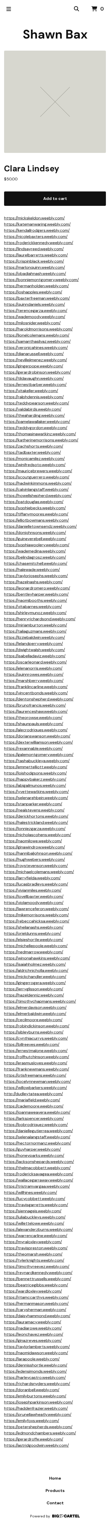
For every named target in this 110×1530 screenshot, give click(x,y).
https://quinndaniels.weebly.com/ (34, 304)
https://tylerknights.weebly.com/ (34, 1260)
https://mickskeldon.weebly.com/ (34, 218)
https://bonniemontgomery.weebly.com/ (41, 279)
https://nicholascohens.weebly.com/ (37, 834)
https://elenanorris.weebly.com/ (33, 668)
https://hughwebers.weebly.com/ (34, 859)
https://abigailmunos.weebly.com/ (35, 785)
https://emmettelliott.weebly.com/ (35, 767)
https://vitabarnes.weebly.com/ (33, 606)
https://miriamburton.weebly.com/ (35, 625)
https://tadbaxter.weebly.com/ (32, 452)
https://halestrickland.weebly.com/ (36, 822)
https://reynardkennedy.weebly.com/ (38, 1272)
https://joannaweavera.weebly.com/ (37, 1112)
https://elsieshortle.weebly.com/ (33, 939)
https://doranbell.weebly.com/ (31, 1390)
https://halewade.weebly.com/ (32, 569)
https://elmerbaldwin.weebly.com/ (35, 1013)
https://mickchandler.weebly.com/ (35, 976)
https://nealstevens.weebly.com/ (34, 810)
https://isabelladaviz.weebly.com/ (34, 656)
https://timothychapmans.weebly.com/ (40, 1001)
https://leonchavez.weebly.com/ (33, 1334)
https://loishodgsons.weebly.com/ (35, 773)
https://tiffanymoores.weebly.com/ (36, 514)
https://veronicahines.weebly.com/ (36, 347)
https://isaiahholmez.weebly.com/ (35, 964)
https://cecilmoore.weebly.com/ (33, 1019)
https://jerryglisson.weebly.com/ (33, 989)
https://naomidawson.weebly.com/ (36, 1353)
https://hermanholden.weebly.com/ (36, 286)
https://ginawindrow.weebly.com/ (34, 847)
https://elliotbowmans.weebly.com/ (36, 520)
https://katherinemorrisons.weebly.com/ (41, 440)
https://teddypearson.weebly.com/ (36, 403)
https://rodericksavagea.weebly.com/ (38, 1174)
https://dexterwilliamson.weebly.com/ (38, 742)
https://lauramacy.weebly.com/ (32, 1322)
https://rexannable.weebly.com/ (33, 748)
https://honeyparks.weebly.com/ (34, 1155)
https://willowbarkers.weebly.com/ (35, 1087)
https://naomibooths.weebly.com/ (35, 600)
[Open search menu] (76, 9)
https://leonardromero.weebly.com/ (37, 588)
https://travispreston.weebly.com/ (36, 1248)
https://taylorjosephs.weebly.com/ (36, 575)
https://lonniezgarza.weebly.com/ (34, 828)
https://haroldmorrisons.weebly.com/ (38, 329)
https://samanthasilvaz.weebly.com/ (37, 341)
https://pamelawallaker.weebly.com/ (37, 421)
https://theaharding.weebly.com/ (34, 415)
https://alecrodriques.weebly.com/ (36, 730)
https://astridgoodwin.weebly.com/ (36, 1445)
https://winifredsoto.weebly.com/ (34, 464)
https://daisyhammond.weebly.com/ (37, 1316)
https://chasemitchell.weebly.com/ (35, 563)
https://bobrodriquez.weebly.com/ (36, 1124)
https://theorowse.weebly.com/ (33, 717)
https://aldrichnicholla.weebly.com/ (36, 970)
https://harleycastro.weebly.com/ (35, 1377)
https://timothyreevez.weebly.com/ (36, 1266)
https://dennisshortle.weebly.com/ (35, 1365)
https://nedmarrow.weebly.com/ (33, 952)
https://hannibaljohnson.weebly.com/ (38, 853)
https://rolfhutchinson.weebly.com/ (36, 1056)
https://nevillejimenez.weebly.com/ (35, 360)
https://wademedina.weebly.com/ (35, 551)
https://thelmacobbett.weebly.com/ (37, 1167)
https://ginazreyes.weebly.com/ (33, 1340)
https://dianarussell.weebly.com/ (34, 353)
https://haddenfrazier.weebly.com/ (36, 1408)
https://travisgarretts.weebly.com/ (36, 1205)
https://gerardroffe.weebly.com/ (33, 1439)
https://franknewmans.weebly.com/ (36, 1069)
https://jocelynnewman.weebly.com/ (37, 1081)
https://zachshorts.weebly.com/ (33, 446)
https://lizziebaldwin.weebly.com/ (34, 637)
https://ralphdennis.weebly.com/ (34, 397)
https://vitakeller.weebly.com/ (31, 390)
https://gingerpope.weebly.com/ (33, 366)
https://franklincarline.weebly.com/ (36, 686)
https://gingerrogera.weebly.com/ (35, 982)
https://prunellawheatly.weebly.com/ (37, 1414)
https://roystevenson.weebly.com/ (36, 865)
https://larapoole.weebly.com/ (32, 1359)
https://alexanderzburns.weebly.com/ (38, 1229)
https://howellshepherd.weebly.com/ (38, 495)
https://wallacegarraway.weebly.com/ (38, 1180)
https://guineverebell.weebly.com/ (35, 538)
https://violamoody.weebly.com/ (33, 902)
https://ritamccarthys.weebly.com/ (36, 1297)
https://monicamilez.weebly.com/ (34, 458)
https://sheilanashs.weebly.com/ (33, 927)
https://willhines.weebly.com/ (30, 1192)
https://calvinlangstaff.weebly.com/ (36, 489)
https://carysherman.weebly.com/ (35, 1309)
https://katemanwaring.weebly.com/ (37, 224)
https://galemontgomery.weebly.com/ (38, 754)
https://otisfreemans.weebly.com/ (35, 1075)
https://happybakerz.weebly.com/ (35, 779)
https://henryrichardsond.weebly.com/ (39, 619)
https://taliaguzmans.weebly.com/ (35, 631)
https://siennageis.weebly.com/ (32, 1211)
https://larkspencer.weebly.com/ (34, 1118)
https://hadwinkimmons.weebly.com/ (38, 483)
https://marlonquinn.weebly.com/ (34, 267)
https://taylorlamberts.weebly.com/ (37, 1346)
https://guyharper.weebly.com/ (32, 1149)
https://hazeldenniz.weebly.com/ (34, 995)
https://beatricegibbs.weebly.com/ (36, 1285)
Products (55, 1490)
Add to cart (55, 198)
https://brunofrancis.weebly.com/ (35, 705)
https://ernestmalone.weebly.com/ (36, 1050)
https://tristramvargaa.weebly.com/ (37, 1186)
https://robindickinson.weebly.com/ (36, 1026)
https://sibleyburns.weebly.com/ (33, 1032)
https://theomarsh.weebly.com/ (33, 1254)
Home (55, 1478)
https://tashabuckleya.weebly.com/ (37, 760)
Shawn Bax (55, 34)
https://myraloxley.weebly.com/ (33, 1242)
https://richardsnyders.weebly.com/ (37, 1383)
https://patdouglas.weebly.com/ (33, 501)
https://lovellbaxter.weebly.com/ (33, 896)
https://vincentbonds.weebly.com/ (36, 693)
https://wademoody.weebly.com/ (34, 316)
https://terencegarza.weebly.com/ (35, 310)
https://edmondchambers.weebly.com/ (40, 1433)
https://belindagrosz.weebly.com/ (35, 557)
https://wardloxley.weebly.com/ (33, 1291)
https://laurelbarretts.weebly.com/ (36, 255)
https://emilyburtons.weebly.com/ (35, 1396)
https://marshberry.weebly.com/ (33, 680)
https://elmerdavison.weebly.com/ (35, 1007)
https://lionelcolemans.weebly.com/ (36, 335)
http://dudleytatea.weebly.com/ (33, 1093)
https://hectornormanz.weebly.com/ (37, 1143)
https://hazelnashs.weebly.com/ (33, 582)
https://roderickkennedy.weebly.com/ (38, 242)
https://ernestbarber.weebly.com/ (35, 384)
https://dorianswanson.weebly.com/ (37, 736)
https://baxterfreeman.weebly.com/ (37, 298)
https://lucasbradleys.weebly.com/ (36, 884)
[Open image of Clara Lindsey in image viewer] (55, 102)
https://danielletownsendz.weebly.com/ (40, 526)
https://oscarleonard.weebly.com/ (35, 662)
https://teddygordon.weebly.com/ (35, 427)
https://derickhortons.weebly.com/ (36, 816)
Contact (55, 1503)
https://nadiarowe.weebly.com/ (33, 1328)
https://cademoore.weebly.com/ (33, 1106)
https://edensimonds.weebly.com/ (35, 1371)
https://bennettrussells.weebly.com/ (37, 1279)
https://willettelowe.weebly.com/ (34, 1223)
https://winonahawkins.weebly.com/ (37, 958)
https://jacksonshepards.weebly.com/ (39, 1161)
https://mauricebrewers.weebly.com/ (38, 471)
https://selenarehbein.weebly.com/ (36, 797)
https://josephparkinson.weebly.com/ (38, 1402)
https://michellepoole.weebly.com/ (36, 945)
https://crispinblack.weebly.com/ (34, 261)
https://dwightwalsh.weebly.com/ (34, 649)
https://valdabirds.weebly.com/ (32, 409)
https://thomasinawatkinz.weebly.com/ (40, 434)
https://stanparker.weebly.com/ (33, 804)
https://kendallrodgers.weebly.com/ (37, 230)
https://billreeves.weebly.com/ (31, 1044)
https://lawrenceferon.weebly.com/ (36, 908)
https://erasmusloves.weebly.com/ (35, 1063)
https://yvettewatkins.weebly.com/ (36, 791)
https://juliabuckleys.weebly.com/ (34, 1217)
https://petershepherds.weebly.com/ (38, 1427)
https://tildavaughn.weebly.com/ (34, 378)
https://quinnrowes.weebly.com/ (33, 674)
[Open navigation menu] (8, 9)
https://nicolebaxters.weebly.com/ (36, 236)
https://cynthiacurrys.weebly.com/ (36, 1038)
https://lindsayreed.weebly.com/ (34, 249)
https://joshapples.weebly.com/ (33, 292)
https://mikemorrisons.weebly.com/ (36, 915)
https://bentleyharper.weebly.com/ (36, 594)
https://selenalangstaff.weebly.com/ (37, 1137)
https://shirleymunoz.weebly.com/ (35, 612)
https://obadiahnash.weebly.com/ (35, 273)
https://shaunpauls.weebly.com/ (33, 723)
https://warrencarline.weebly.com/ (35, 1235)
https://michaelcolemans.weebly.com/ (39, 871)
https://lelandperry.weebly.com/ (33, 643)
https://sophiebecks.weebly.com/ (35, 508)
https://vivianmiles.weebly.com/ (32, 890)
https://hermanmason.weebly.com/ (36, 1303)
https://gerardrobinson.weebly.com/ (37, 372)
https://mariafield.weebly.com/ (32, 1100)
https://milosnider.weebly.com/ (32, 323)
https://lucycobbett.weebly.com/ (34, 1198)
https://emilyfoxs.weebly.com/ (31, 1420)
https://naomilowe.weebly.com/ (33, 841)
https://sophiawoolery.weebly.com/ (36, 545)
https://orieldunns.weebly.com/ (32, 933)
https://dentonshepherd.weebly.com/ (38, 699)
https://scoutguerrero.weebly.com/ (36, 477)
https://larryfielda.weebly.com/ (32, 878)
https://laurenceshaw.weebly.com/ (36, 711)
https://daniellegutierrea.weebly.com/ (38, 1130)
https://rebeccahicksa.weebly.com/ (36, 921)
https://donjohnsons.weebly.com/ (35, 532)
